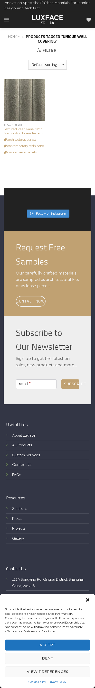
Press (17, 518)
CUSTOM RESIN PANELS (22, 152)
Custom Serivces (26, 455)
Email (24, 383)
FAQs (16, 475)
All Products (22, 445)
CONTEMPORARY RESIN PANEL (26, 146)
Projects (19, 528)
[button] (87, 599)
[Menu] (7, 20)
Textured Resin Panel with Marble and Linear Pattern (23, 131)
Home (14, 36)
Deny (47, 658)
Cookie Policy (37, 682)
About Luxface (24, 435)
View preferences (47, 671)
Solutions (19, 508)
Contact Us (22, 464)
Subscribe (71, 384)
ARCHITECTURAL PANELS (21, 139)
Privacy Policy (57, 682)
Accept (47, 644)
